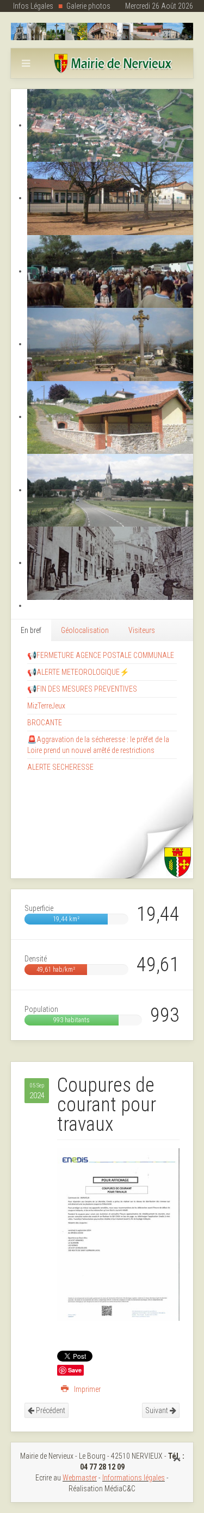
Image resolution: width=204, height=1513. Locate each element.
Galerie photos (88, 6)
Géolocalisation (85, 630)
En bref (31, 630)
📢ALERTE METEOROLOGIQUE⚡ (78, 672)
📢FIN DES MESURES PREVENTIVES (82, 689)
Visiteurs (141, 630)
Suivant (157, 1410)
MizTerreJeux (46, 705)
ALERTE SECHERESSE (60, 767)
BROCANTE (44, 722)
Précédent (49, 1410)
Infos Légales (33, 6)
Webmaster (80, 1477)
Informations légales (133, 1477)
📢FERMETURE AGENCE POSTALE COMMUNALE (100, 655)
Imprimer (86, 1389)
